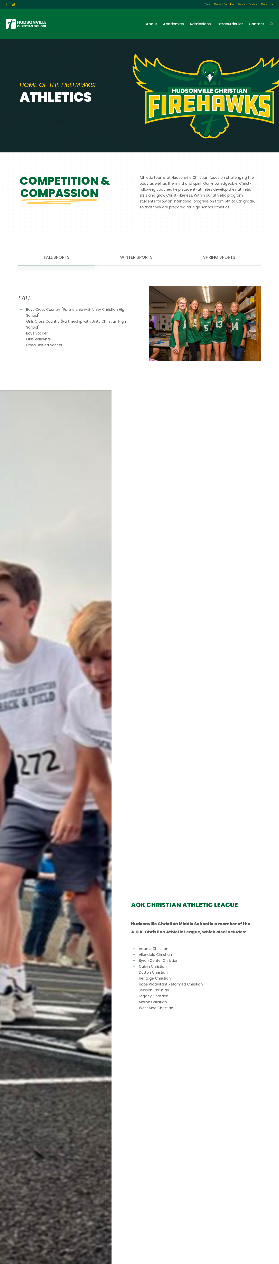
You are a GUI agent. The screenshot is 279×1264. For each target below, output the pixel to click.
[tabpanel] (139, 323)
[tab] (56, 257)
